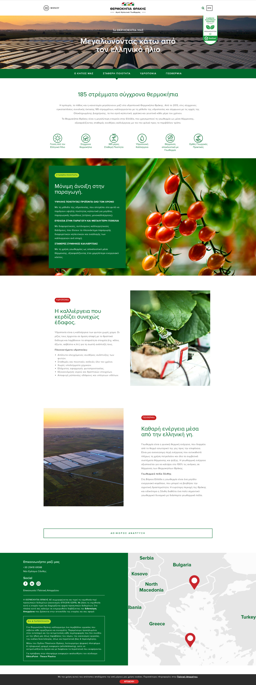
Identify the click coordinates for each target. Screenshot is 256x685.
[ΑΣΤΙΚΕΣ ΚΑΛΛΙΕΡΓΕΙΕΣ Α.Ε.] (190, 639)
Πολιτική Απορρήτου (187, 677)
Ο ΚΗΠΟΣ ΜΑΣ (83, 73)
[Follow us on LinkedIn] (32, 583)
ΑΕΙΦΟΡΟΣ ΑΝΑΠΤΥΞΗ (128, 533)
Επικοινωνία (29, 590)
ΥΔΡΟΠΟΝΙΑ (148, 73)
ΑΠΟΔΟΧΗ (129, 681)
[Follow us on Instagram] (38, 583)
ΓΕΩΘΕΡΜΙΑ (174, 73)
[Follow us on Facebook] (25, 583)
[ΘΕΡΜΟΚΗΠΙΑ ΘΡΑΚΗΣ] (194, 582)
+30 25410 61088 (32, 567)
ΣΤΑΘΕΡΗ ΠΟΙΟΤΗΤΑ (117, 73)
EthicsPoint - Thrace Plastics (41, 656)
